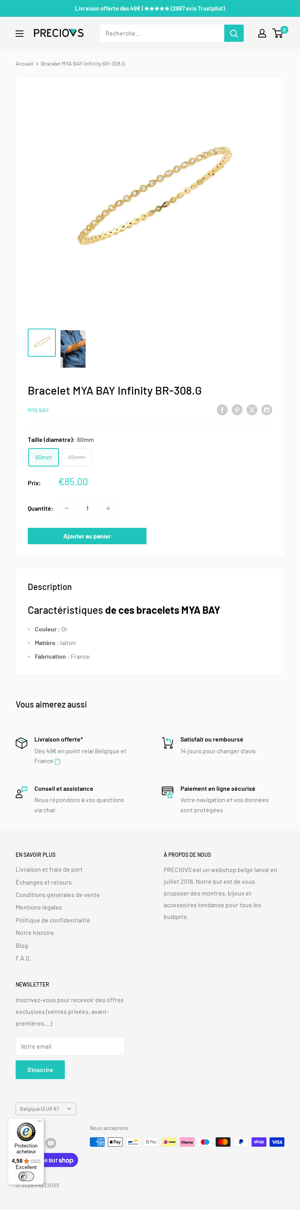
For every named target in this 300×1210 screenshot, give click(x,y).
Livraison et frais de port (49, 869)
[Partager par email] (266, 409)
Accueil (24, 63)
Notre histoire (35, 932)
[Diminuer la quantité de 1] (67, 508)
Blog (22, 945)
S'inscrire (40, 1069)
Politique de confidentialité (53, 920)
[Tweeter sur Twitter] (251, 409)
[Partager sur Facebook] (222, 409)
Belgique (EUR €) (39, 1108)
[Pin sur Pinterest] (237, 409)
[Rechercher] (234, 33)
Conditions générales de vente (58, 894)
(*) (57, 760)
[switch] (26, 1176)
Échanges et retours (44, 882)
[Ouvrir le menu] (19, 33)
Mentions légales (39, 907)
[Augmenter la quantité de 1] (108, 508)
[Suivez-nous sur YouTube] (50, 1142)
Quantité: (41, 508)
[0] (278, 33)
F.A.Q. (23, 958)
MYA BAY (38, 410)
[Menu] (39, 1123)
